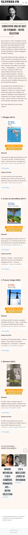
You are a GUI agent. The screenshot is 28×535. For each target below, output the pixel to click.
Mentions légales (14, 532)
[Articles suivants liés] (25, 450)
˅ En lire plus (5, 168)
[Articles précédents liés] (21, 450)
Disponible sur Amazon (14, 146)
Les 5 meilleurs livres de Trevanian (20, 474)
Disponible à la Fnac (14, 149)
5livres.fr (16, 530)
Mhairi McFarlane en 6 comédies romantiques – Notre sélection (7, 481)
